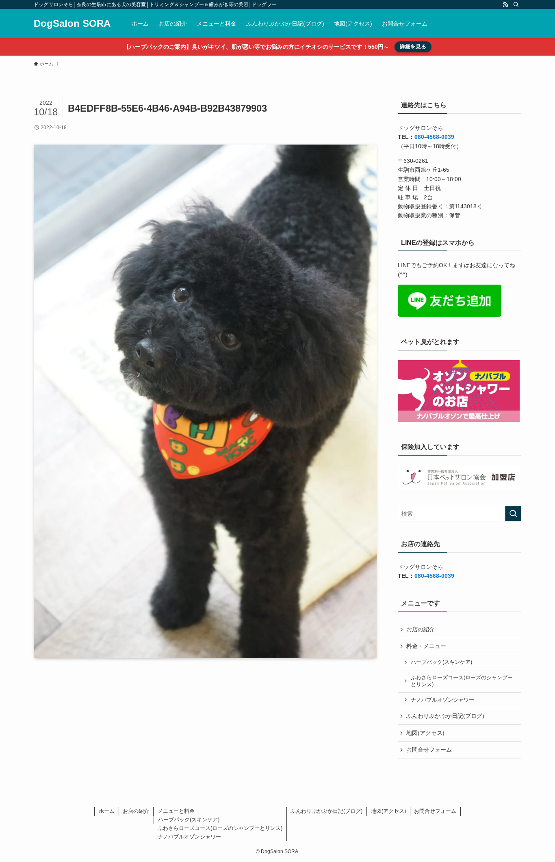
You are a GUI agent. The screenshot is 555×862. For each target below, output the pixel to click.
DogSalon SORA (72, 23)
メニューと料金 (176, 811)
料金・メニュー (426, 646)
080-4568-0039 (434, 137)
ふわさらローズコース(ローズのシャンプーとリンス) (462, 681)
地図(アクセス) (425, 733)
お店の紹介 (420, 629)
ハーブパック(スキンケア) (441, 662)
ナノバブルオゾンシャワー (442, 700)
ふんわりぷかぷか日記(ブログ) (445, 716)
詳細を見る (413, 46)
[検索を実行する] (513, 513)
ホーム (107, 811)
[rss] (505, 4)
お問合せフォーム (429, 749)
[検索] (516, 4)
